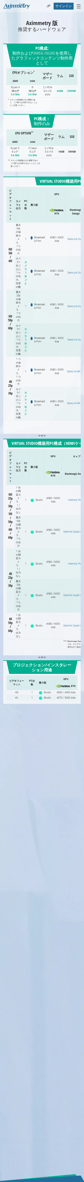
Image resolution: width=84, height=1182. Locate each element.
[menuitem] (64, 6)
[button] (48, 6)
